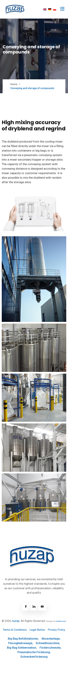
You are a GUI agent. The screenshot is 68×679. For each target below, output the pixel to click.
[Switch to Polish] (54, 9)
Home (13, 84)
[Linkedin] (34, 607)
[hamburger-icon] (62, 9)
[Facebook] (26, 607)
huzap (16, 621)
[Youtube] (42, 607)
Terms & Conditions (15, 629)
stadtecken (61, 621)
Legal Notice (37, 629)
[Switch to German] (49, 9)
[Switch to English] (44, 9)
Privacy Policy (56, 629)
